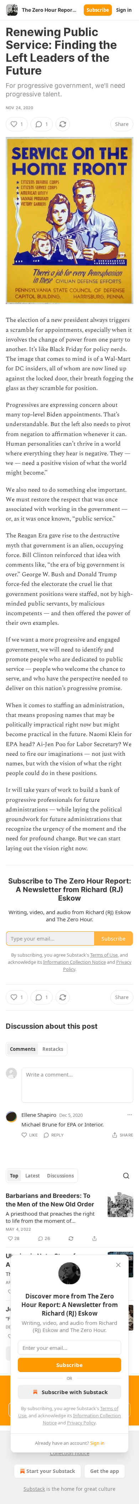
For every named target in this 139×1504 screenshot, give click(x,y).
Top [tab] (14, 1176)
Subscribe (98, 10)
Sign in (124, 10)
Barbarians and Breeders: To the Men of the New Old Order (50, 1200)
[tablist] (36, 1049)
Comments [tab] (22, 1049)
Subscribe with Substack (75, 1392)
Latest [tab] (32, 1176)
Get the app (104, 1471)
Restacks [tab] (52, 1049)
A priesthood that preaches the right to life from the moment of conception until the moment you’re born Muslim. (50, 1217)
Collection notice (69, 1453)
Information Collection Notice (74, 962)
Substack (34, 1488)
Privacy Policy (81, 1422)
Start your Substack (50, 1471)
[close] (118, 1265)
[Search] (126, 1176)
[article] (69, 1217)
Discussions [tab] (60, 1176)
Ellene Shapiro (38, 1114)
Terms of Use (104, 955)
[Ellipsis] (129, 1114)
